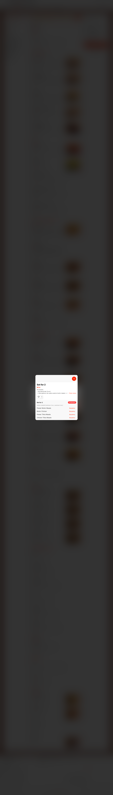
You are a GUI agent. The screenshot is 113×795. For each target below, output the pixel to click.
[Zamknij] (74, 379)
